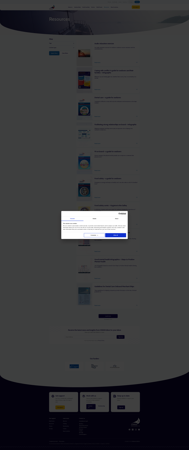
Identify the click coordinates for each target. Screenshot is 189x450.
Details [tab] (94, 218)
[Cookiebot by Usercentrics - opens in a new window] (119, 214)
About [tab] (116, 218)
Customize (93, 235)
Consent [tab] (72, 218)
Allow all (115, 235)
